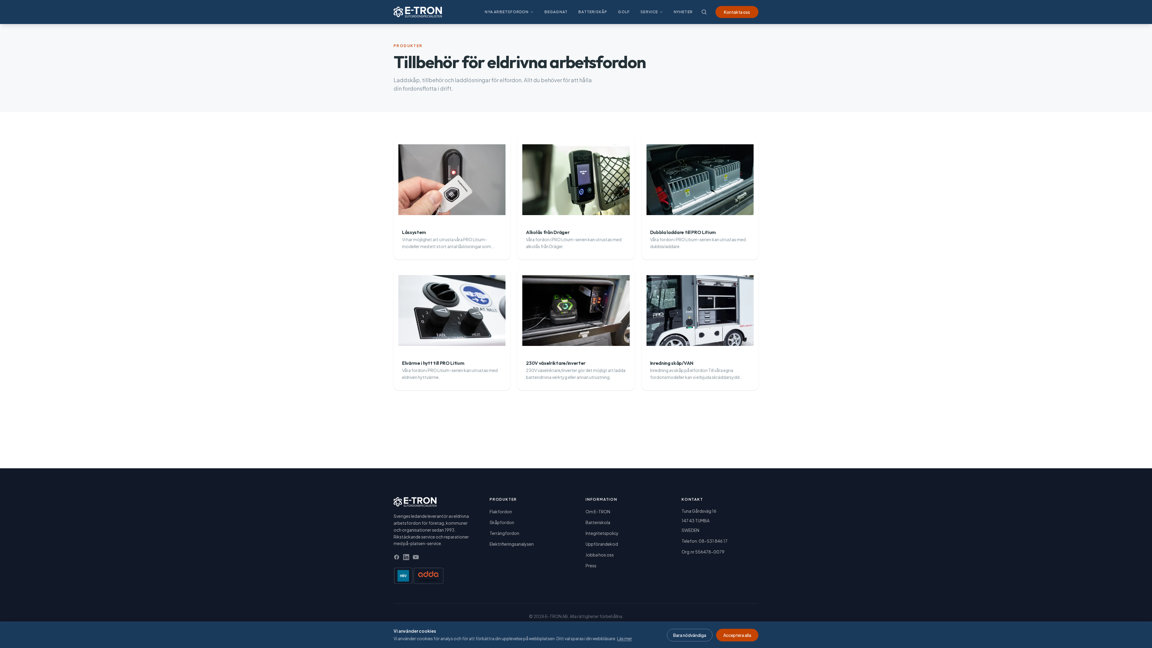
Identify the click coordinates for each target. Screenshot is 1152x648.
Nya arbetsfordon (507, 12)
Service (649, 12)
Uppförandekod (602, 544)
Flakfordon (501, 511)
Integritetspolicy (602, 533)
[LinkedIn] (406, 557)
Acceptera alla (737, 635)
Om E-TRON (598, 511)
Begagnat (556, 12)
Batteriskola (598, 522)
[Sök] (704, 12)
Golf (624, 12)
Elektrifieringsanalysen (512, 544)
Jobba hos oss (600, 554)
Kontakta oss (737, 12)
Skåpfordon (502, 522)
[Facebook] (397, 557)
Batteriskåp (592, 12)
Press (591, 565)
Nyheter (683, 12)
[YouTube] (416, 557)
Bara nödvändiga (689, 635)
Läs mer (624, 638)
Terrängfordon (504, 533)
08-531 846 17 (713, 541)
